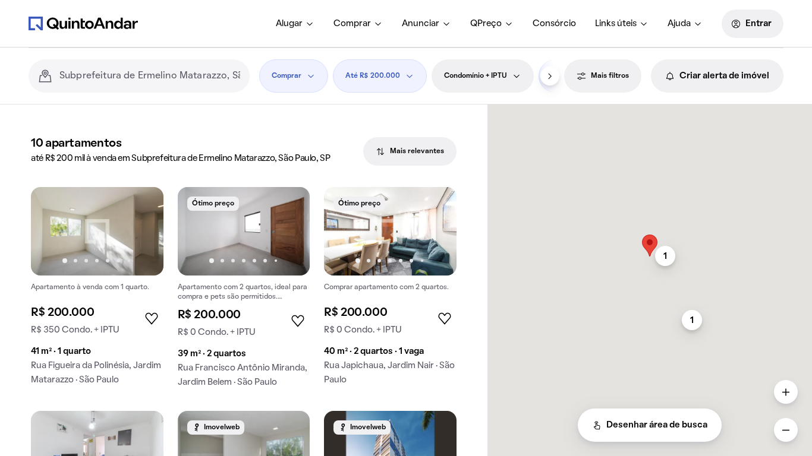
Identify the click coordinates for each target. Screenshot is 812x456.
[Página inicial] (83, 23)
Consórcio (554, 24)
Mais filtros (610, 76)
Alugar (289, 24)
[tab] (410, 151)
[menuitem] (295, 24)
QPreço (486, 24)
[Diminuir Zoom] (786, 430)
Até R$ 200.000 (372, 76)
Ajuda (679, 24)
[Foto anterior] (52, 231)
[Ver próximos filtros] (549, 76)
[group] (97, 290)
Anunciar (420, 24)
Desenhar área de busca (656, 425)
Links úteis (616, 24)
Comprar (352, 24)
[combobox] (149, 76)
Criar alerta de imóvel (724, 76)
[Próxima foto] (142, 231)
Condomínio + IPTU (475, 76)
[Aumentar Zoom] (786, 392)
